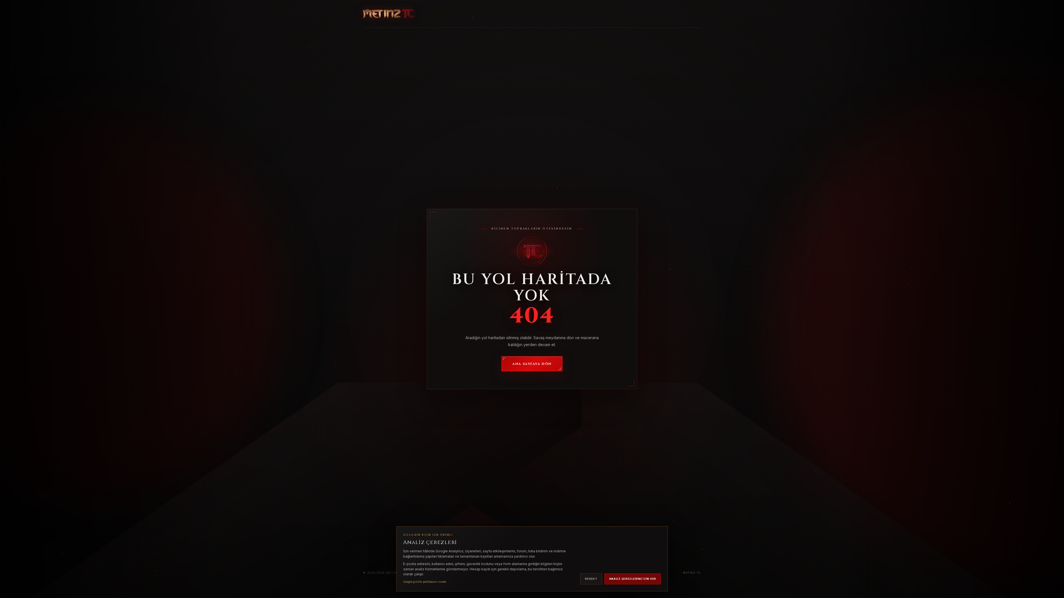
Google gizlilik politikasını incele (424, 581)
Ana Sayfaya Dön (531, 364)
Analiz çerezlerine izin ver (632, 578)
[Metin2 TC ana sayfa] (388, 14)
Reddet (591, 578)
